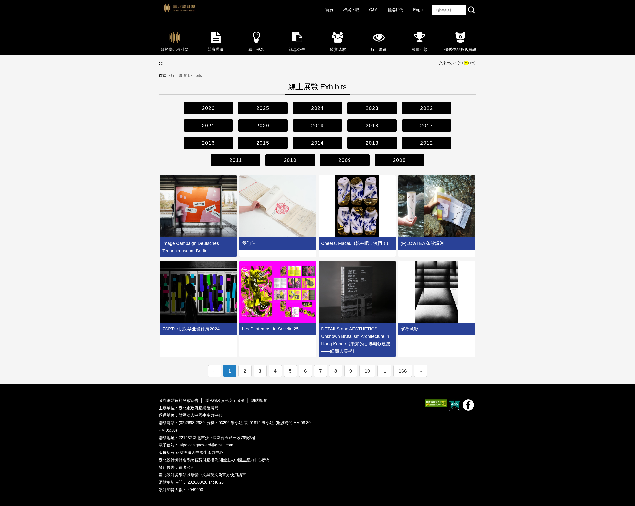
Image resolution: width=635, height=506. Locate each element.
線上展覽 (379, 49)
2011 (235, 160)
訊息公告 (297, 49)
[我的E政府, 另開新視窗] (454, 405)
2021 (208, 125)
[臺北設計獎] (233, 12)
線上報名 (256, 49)
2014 (317, 143)
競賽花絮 (338, 49)
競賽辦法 (215, 49)
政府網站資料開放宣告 (179, 400)
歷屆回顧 (419, 49)
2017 (426, 125)
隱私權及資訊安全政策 (225, 400)
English (420, 10)
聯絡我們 (395, 10)
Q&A (373, 10)
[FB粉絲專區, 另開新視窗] (468, 405)
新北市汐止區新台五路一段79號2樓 (224, 438)
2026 (208, 108)
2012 (426, 143)
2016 (208, 143)
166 (403, 371)
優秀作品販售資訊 (460, 49)
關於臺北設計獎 (175, 49)
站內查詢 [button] (471, 10)
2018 (372, 125)
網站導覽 (259, 400)
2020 (262, 125)
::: (161, 63)
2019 (317, 125)
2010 (290, 160)
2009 (344, 160)
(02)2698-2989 (192, 423)
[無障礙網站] (436, 403)
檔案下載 (351, 10)
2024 (317, 108)
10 (367, 371)
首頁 (329, 10)
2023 (372, 108)
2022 (426, 108)
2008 (399, 160)
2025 (262, 108)
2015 (262, 143)
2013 (372, 143)
